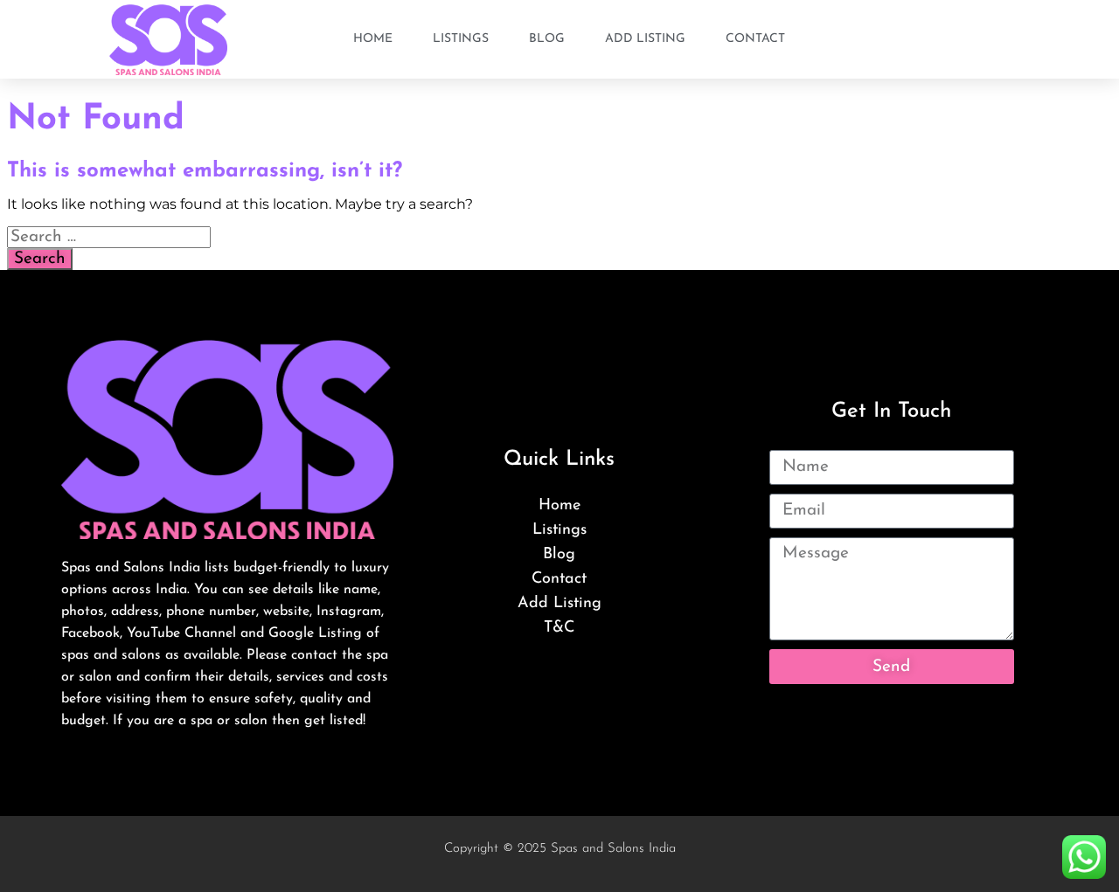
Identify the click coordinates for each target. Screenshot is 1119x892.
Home (373, 38)
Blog (547, 38)
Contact (755, 38)
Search (40, 259)
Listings (461, 38)
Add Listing (645, 38)
